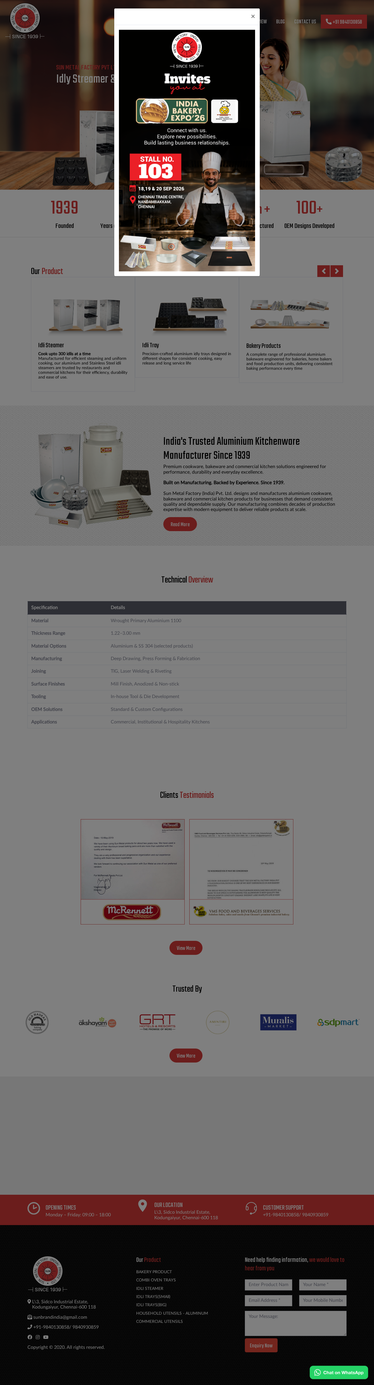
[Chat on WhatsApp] (339, 1372)
